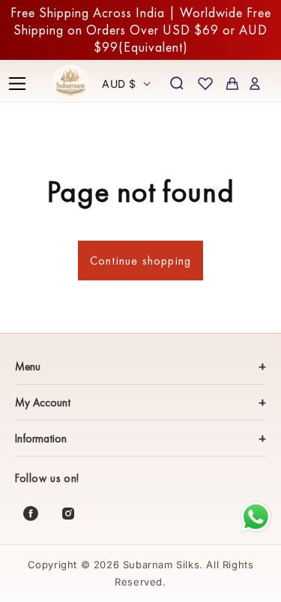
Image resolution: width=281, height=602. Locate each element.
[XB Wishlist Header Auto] (205, 83)
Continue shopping (140, 260)
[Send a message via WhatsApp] (256, 517)
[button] (17, 83)
